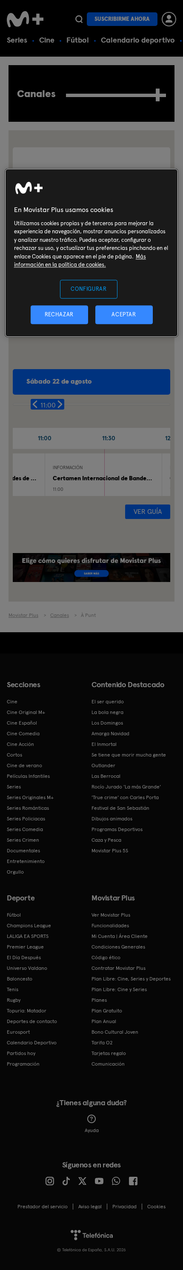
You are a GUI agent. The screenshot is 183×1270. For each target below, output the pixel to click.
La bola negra (107, 712)
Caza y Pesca (106, 840)
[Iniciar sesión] (169, 19)
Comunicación (108, 1064)
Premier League (25, 947)
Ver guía (148, 511)
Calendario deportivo (138, 39)
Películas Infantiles (28, 776)
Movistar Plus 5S (110, 851)
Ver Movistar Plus (111, 915)
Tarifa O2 (102, 1043)
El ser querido (108, 702)
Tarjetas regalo (109, 1053)
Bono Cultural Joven (115, 1032)
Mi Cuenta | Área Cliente (120, 936)
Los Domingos (107, 723)
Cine (46, 39)
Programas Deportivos (117, 829)
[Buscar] (79, 19)
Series (17, 39)
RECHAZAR (59, 315)
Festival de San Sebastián (120, 808)
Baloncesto (19, 979)
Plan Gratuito (107, 1011)
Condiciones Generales (118, 947)
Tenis (12, 989)
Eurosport (18, 1032)
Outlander (103, 765)
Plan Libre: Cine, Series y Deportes (131, 979)
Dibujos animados (112, 819)
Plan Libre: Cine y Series (119, 989)
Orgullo (15, 872)
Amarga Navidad (110, 734)
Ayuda (92, 1130)
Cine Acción (20, 744)
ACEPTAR (124, 315)
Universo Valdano (27, 968)
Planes (99, 1000)
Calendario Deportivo (32, 1043)
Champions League (29, 926)
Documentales (23, 851)
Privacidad (124, 1207)
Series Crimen (23, 840)
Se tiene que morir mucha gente (129, 755)
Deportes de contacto (32, 1021)
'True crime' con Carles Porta (125, 797)
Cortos (14, 755)
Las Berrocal (106, 776)
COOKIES (156, 1207)
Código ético (106, 957)
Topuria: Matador (26, 1011)
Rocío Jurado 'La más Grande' (126, 787)
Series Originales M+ (30, 797)
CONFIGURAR (89, 289)
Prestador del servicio (42, 1207)
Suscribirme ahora (122, 19)
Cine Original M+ (26, 712)
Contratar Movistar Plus (119, 968)
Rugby (13, 1000)
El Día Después (24, 957)
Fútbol (77, 39)
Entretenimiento (26, 861)
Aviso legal (90, 1207)
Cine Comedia (23, 734)
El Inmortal (104, 744)
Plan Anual (104, 1021)
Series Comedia (25, 829)
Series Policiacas (26, 819)
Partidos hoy (21, 1053)
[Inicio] (26, 19)
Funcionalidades (110, 926)
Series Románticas (28, 808)
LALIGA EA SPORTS (28, 936)
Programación (23, 1064)
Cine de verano (24, 765)
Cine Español (22, 723)
